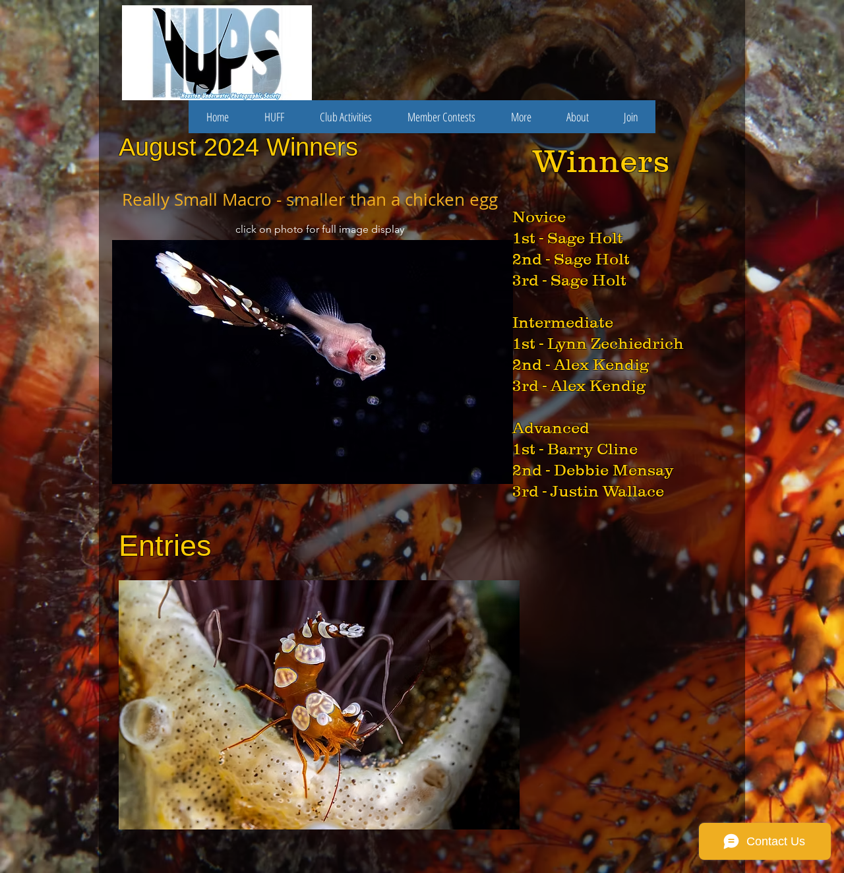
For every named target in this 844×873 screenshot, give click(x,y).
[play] (485, 472)
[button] (313, 362)
